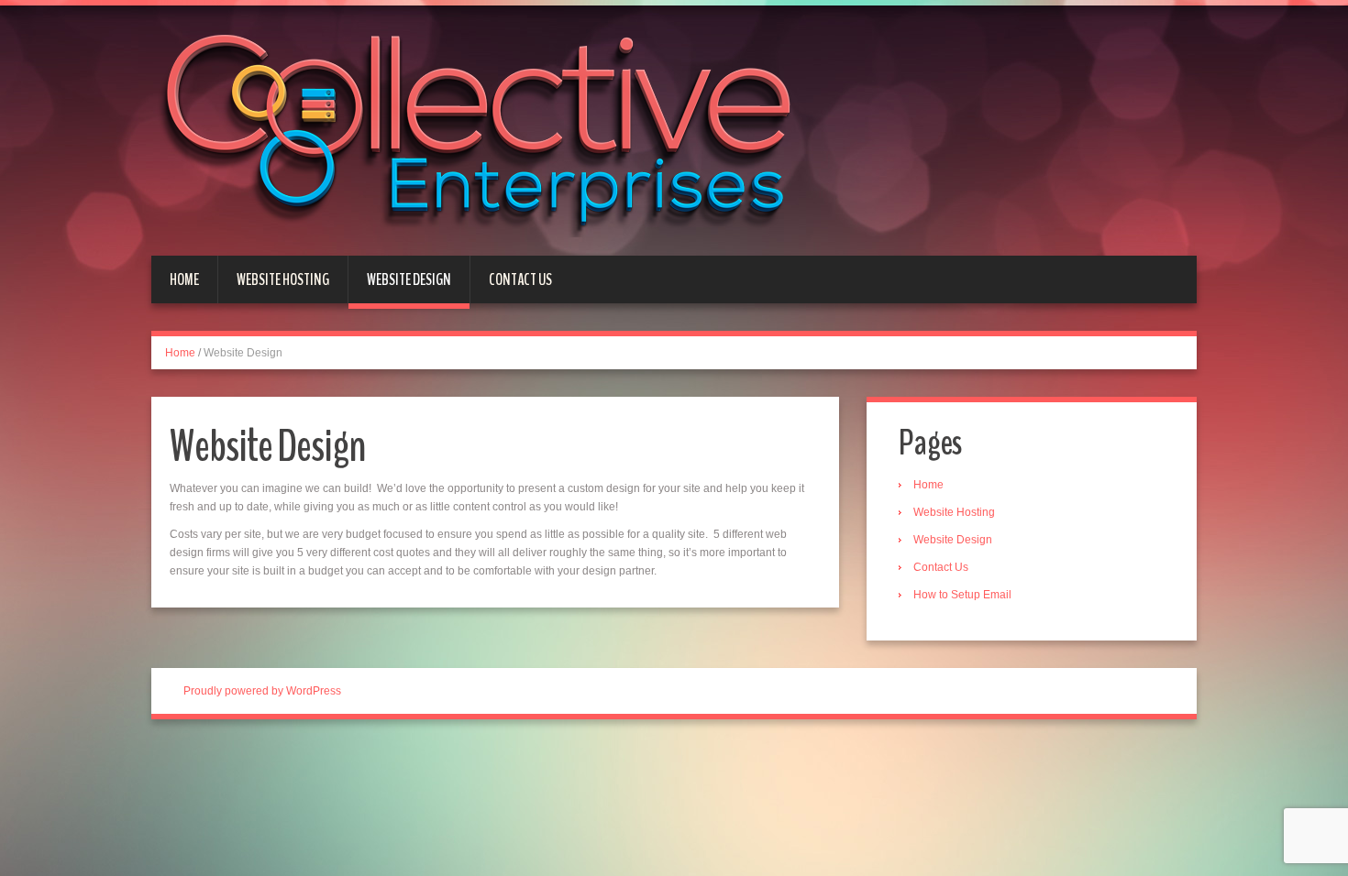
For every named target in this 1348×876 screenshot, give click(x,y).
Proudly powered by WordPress (262, 690)
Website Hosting (283, 279)
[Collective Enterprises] (483, 129)
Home (184, 279)
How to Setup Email (962, 594)
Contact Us (520, 279)
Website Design (409, 279)
